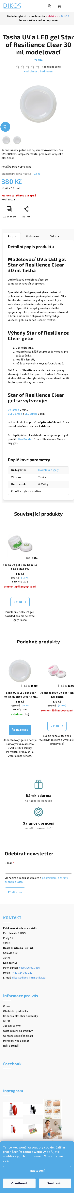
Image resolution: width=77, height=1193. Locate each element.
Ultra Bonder (25, 439)
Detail (18, 602)
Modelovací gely (48, 470)
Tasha (38, 60)
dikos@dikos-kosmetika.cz (29, 978)
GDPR (6, 1021)
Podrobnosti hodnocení (38, 72)
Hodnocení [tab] (32, 236)
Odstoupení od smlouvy (18, 1031)
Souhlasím (54, 1183)
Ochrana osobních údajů (18, 1036)
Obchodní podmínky (15, 1011)
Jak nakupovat (12, 1026)
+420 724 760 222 (21, 973)
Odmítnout (19, 1183)
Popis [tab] (12, 236)
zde (5, 1160)
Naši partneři (11, 1046)
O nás (6, 1006)
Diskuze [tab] (54, 236)
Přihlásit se (15, 892)
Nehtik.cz (52, 16)
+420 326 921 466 (29, 968)
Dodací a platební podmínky (20, 1016)
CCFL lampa (15, 414)
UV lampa (13, 410)
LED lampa (31, 414)
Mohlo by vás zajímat (16, 1041)
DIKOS (65, 16)
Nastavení (37, 1170)
